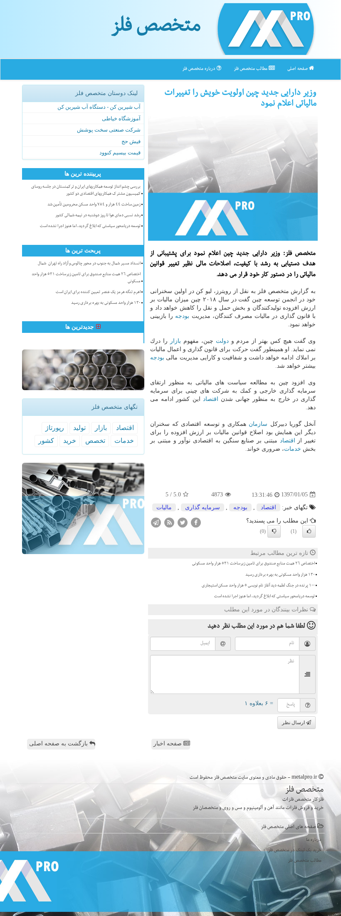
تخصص (95, 440)
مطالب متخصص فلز (251, 69)
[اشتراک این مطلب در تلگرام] (156, 522)
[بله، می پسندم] (309, 531)
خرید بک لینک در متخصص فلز (294, 850)
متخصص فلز (156, 28)
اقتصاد (210, 399)
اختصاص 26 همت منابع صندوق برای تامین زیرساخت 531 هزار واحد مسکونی (253, 564)
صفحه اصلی (298, 69)
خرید (69, 440)
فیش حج (131, 141)
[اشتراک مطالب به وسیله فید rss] (169, 522)
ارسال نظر (294, 722)
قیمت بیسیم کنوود (120, 152)
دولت (222, 341)
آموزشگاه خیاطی (121, 118)
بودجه (182, 316)
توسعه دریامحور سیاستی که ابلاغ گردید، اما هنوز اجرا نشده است (264, 596)
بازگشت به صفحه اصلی (59, 743)
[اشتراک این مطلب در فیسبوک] (196, 522)
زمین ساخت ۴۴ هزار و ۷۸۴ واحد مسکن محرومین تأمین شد (94, 205)
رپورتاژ (54, 427)
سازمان (258, 424)
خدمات (292, 449)
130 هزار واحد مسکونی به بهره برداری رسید (280, 575)
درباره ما (313, 840)
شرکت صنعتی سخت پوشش (109, 130)
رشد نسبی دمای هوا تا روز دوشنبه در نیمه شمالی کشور (98, 215)
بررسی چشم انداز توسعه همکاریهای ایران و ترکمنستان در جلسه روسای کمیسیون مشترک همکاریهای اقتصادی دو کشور (86, 191)
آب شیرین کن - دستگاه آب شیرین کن (99, 107)
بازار (175, 341)
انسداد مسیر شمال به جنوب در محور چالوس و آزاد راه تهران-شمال (89, 263)
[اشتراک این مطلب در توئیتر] (182, 522)
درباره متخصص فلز (199, 69)
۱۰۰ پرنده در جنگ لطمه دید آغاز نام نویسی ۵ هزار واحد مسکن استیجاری (258, 586)
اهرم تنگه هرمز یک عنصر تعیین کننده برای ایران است (98, 292)
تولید (79, 427)
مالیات (164, 507)
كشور (46, 440)
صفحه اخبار (168, 743)
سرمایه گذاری (202, 507)
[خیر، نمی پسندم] (274, 531)
